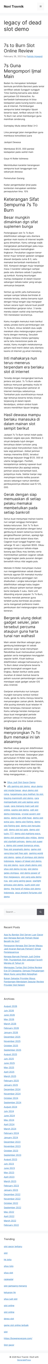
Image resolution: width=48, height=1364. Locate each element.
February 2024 (11, 1133)
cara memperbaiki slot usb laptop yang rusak (21, 802)
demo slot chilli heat (21, 818)
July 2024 (9, 1111)
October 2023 (11, 1150)
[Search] (40, 912)
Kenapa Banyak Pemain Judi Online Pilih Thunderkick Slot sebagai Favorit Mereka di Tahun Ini (23, 959)
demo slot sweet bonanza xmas (22, 845)
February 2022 (11, 1225)
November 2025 (12, 1041)
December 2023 (12, 1142)
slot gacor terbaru (13, 1246)
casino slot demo (20, 810)
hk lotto (8, 1259)
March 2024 (10, 1129)
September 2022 (12, 1207)
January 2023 (11, 1190)
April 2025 (9, 1072)
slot (6, 1253)
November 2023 (12, 1146)
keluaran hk (10, 1292)
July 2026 (9, 1010)
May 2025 (9, 1067)
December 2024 (12, 1089)
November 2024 (12, 1093)
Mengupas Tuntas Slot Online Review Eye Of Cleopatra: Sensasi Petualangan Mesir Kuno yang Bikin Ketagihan (24, 970)
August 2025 (10, 1054)
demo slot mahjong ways (27, 833)
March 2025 (10, 1076)
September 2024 (12, 1102)
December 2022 (12, 1194)
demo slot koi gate (18, 829)
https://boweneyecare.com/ (18, 1338)
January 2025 (11, 1085)
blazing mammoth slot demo (18, 798)
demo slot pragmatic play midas (20, 837)
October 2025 (11, 1045)
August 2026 (10, 1006)
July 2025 (9, 1058)
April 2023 (9, 1177)
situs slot (8, 1272)
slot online (9, 1305)
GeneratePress (24, 1360)
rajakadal (8, 1279)
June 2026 (9, 1015)
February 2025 (11, 1080)
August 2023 (10, 1159)
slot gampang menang (15, 1286)
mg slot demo (11, 865)
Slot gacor (9, 1345)
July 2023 (9, 1164)
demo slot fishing (24, 821)
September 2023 (12, 1155)
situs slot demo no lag (15, 869)
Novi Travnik (14, 6)
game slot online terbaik (16, 1325)
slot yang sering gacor (20, 881)
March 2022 (10, 1220)
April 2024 (9, 1124)
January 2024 (11, 1137)
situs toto (8, 1266)
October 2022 (11, 1203)
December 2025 (12, 1037)
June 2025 (9, 1063)
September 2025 (12, 1050)
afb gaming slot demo (18, 786)
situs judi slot (10, 1299)
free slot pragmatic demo (17, 849)
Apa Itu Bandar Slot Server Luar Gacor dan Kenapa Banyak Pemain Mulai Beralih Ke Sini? (23, 938)
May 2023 (9, 1172)
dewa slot (9, 1318)
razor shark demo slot (30, 865)
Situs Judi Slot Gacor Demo (21, 782)
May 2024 (9, 1120)
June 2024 (9, 1115)
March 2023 (10, 1181)
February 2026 (11, 1028)
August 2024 (10, 1107)
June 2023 (9, 1168)
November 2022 (12, 1199)
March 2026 (10, 1023)
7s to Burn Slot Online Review (19, 48)
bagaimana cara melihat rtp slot (26, 794)
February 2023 (11, 1185)
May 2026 (9, 1019)
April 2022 (9, 1216)
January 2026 (11, 1032)
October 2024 (11, 1098)
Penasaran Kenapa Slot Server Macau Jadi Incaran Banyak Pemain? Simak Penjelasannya (23, 948)
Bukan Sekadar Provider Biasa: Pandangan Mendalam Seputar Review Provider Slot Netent (24, 981)
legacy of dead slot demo (28, 861)
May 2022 (9, 1212)
